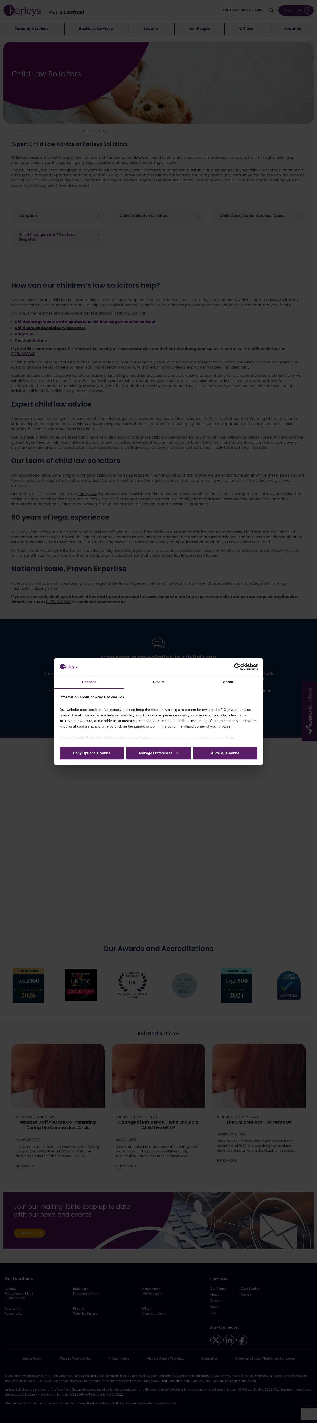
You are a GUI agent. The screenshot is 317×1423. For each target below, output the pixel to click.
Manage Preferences (155, 753)
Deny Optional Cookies (91, 753)
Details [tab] (158, 682)
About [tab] (228, 682)
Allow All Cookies (225, 753)
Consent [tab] (89, 682)
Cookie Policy (85, 737)
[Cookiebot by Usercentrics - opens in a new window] (237, 666)
